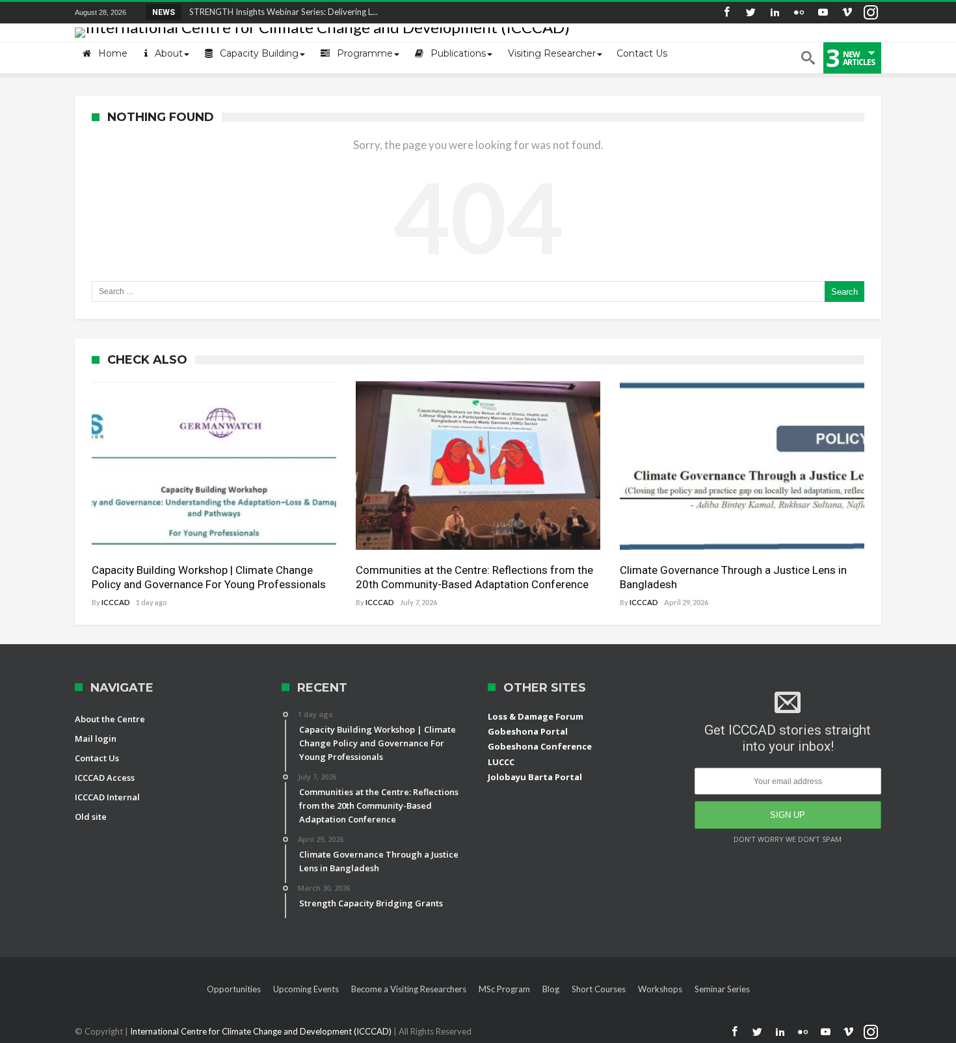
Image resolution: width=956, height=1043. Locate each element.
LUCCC (501, 762)
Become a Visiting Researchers (408, 989)
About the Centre (110, 719)
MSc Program (504, 989)
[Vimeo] (846, 12)
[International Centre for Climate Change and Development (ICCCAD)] (322, 27)
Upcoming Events (306, 989)
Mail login (95, 738)
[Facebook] (726, 12)
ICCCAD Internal (107, 797)
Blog (550, 989)
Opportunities (234, 989)
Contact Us (97, 758)
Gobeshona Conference (540, 746)
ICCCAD (115, 602)
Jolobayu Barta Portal (535, 777)
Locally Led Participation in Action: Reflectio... (271, 12)
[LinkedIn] (774, 12)
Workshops (660, 989)
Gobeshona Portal (528, 731)
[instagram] (870, 12)
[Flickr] (798, 12)
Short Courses (599, 989)
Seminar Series (722, 989)
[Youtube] (822, 12)
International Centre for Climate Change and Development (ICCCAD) (261, 1031)
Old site (91, 816)
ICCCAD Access (105, 777)
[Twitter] (750, 12)
